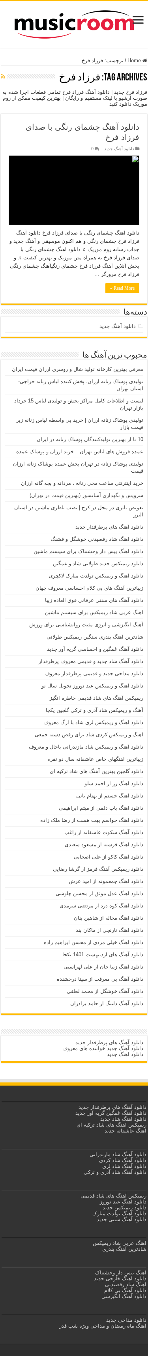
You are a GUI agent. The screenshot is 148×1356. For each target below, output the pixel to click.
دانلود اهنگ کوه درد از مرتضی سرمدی (101, 906)
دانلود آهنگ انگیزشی (123, 1296)
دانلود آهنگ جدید (119, 148)
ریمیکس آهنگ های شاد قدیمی (112, 1196)
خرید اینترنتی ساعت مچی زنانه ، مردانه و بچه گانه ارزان (82, 483)
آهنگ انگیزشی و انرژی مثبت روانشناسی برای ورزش (86, 625)
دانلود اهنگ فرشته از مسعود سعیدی (104, 845)
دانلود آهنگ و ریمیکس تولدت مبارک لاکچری (96, 576)
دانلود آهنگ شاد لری (124, 1166)
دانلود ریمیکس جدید (123, 1208)
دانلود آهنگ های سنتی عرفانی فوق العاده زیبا (94, 600)
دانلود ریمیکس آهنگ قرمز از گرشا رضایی (98, 869)
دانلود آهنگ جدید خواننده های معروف (102, 1048)
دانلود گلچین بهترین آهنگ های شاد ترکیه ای (96, 771)
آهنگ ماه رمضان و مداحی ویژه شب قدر (102, 1326)
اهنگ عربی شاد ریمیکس (119, 1243)
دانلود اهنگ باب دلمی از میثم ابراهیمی (101, 808)
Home (134, 60)
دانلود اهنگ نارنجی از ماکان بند (109, 930)
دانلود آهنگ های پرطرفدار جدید (109, 527)
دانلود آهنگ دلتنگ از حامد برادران (106, 1003)
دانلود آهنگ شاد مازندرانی (118, 1154)
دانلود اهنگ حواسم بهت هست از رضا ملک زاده (91, 820)
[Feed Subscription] (3, 76)
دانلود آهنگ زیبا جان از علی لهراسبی (103, 967)
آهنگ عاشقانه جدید (125, 1131)
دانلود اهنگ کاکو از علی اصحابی (108, 857)
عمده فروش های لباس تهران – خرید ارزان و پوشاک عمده (79, 451)
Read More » (122, 288)
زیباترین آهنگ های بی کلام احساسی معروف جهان (89, 588)
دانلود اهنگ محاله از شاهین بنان (108, 918)
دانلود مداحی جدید (126, 1320)
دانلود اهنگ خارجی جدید (119, 1278)
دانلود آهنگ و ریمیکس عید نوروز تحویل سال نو (92, 686)
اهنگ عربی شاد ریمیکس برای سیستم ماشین (94, 612)
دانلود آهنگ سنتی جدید (121, 1219)
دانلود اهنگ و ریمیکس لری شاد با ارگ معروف (93, 722)
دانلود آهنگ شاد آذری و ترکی (115, 1172)
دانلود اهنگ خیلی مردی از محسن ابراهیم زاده (93, 942)
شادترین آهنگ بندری (124, 1249)
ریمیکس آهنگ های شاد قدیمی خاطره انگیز (96, 698)
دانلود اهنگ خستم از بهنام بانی (109, 796)
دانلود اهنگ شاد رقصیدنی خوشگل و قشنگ (97, 539)
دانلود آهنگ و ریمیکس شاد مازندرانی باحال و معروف (86, 747)
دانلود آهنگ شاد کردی (122, 1160)
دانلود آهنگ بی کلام (125, 1290)
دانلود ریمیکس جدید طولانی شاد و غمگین (98, 563)
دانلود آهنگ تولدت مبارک (119, 1213)
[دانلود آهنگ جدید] (74, 22)
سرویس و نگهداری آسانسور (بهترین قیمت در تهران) (86, 495)
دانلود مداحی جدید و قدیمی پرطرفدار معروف (94, 673)
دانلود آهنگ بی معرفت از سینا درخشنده (100, 979)
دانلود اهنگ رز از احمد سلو (113, 783)
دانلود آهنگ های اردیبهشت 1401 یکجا (102, 954)
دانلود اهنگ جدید (125, 1054)
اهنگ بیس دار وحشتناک (120, 1273)
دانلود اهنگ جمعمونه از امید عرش (106, 881)
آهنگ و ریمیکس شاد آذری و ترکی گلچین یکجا (94, 710)
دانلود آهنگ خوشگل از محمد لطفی (105, 991)
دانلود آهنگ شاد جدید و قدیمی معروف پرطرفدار (91, 661)
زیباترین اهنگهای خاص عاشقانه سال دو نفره (95, 759)
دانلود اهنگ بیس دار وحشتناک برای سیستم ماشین (88, 551)
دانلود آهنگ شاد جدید (123, 1119)
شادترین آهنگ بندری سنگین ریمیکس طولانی (95, 637)
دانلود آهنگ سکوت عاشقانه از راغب (103, 832)
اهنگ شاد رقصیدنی (124, 1284)
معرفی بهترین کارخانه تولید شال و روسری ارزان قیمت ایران (77, 369)
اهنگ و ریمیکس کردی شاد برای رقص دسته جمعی (89, 735)
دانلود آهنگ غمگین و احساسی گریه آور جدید (95, 649)
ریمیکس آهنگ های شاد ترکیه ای (110, 1125)
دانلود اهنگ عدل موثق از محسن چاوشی (99, 893)
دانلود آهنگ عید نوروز (122, 1202)
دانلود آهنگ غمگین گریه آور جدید (110, 1113)
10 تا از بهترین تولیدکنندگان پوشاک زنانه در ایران (90, 439)
